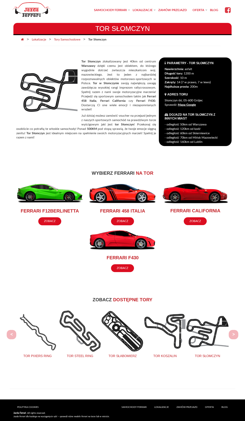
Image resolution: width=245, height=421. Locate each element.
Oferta (198, 10)
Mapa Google (187, 104)
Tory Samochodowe (67, 39)
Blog (214, 10)
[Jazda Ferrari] (32, 10)
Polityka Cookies (28, 407)
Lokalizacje (143, 10)
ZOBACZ (50, 221)
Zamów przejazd (172, 10)
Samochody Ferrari (110, 10)
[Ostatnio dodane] (22, 39)
